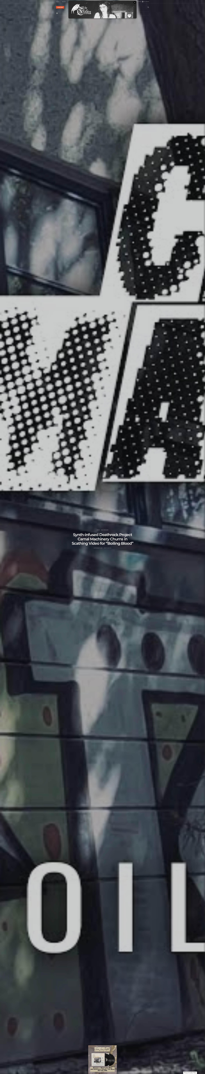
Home (57, 1)
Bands (64, 1)
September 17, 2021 (98, 548)
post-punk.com (107, 548)
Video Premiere (104, 529)
